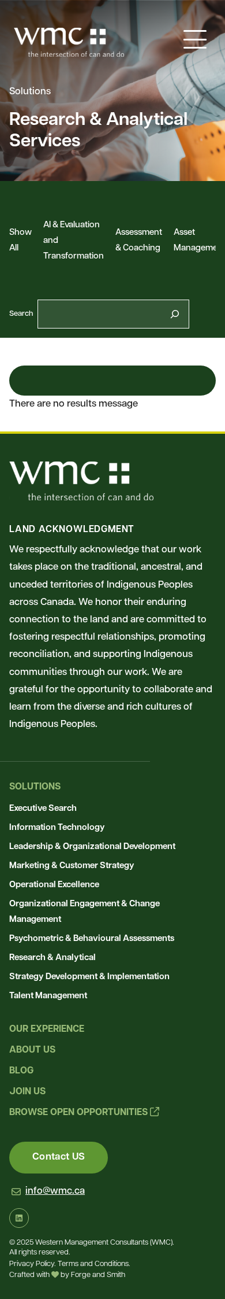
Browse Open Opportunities (79, 1112)
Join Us (27, 1092)
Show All (20, 240)
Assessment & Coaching (138, 240)
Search (21, 314)
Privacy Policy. (32, 1264)
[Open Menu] (195, 39)
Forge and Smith (98, 1275)
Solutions (35, 787)
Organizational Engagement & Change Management (84, 912)
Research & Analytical (52, 958)
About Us (32, 1050)
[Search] (174, 314)
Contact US (58, 1157)
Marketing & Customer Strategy (71, 866)
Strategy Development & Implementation (89, 977)
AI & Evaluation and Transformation (73, 241)
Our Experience (46, 1029)
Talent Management (48, 996)
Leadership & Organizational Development (92, 847)
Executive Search (43, 809)
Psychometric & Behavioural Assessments (91, 939)
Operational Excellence (54, 885)
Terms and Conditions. (94, 1264)
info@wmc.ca (55, 1191)
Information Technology (57, 828)
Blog (21, 1071)
